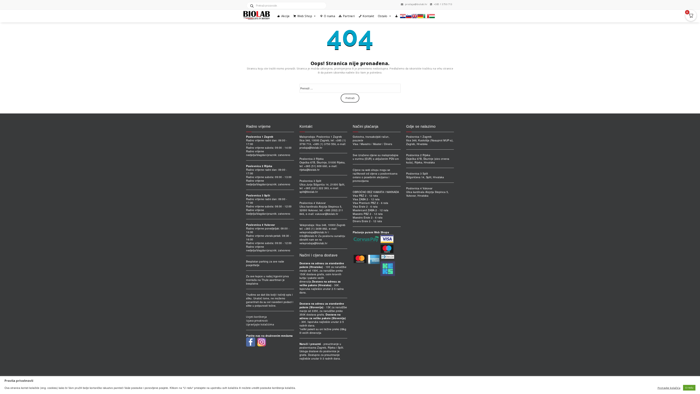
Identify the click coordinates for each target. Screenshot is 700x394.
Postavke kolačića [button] (669, 387)
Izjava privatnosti (257, 320)
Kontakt (368, 16)
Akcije (285, 16)
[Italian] (426, 16)
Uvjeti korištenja (256, 316)
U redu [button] (689, 387)
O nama (329, 16)
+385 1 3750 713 (442, 4)
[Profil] (396, 16)
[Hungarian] (432, 16)
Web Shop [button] (304, 16)
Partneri (349, 16)
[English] (414, 16)
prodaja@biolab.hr (416, 4)
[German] (420, 16)
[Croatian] (403, 16)
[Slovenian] (409, 16)
